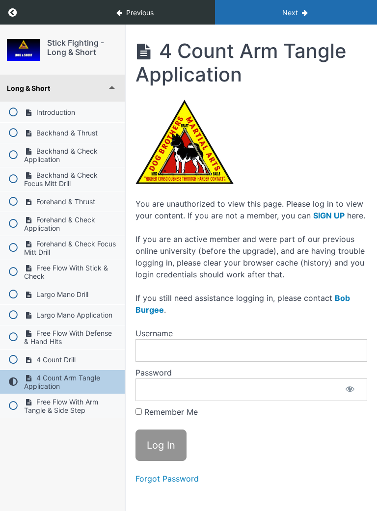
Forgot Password (167, 479)
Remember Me (170, 412)
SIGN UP (329, 215)
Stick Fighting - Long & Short (75, 47)
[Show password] (350, 389)
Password (153, 372)
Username (154, 333)
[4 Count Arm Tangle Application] (23, 50)
